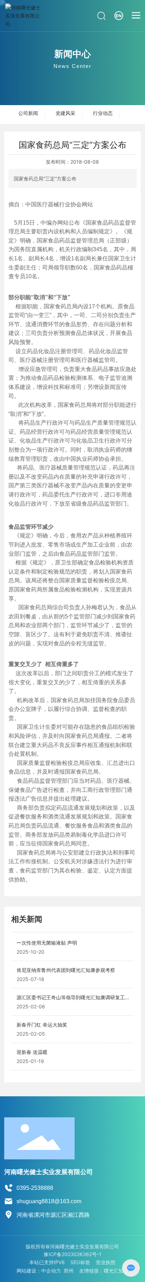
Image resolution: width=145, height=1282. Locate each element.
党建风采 (65, 113)
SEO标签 (80, 1262)
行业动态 (103, 113)
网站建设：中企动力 (39, 1271)
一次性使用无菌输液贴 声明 (47, 943)
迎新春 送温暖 (32, 1052)
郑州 (69, 1271)
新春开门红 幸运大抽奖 (42, 1025)
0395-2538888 (35, 1188)
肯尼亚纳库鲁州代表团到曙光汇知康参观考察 (66, 970)
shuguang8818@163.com (49, 1201)
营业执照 (105, 1262)
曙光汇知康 (116, 1271)
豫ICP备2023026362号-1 (72, 1254)
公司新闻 (28, 113)
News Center (72, 66)
